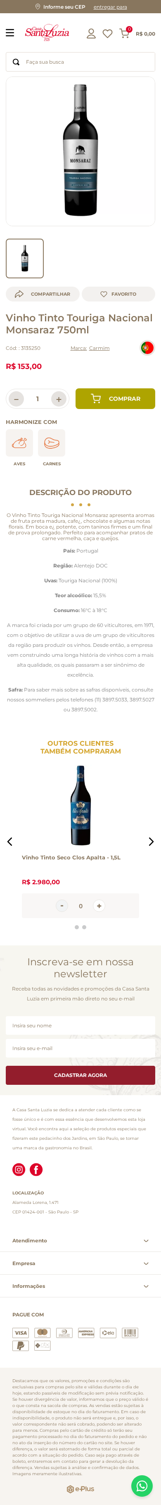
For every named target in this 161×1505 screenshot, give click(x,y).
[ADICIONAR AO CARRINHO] (115, 398)
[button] (80, 6)
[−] (62, 906)
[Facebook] (36, 1170)
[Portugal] (147, 348)
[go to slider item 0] (25, 258)
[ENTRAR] (92, 33)
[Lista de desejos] (107, 36)
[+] (99, 906)
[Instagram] (19, 1170)
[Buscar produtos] (16, 62)
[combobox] (80, 62)
